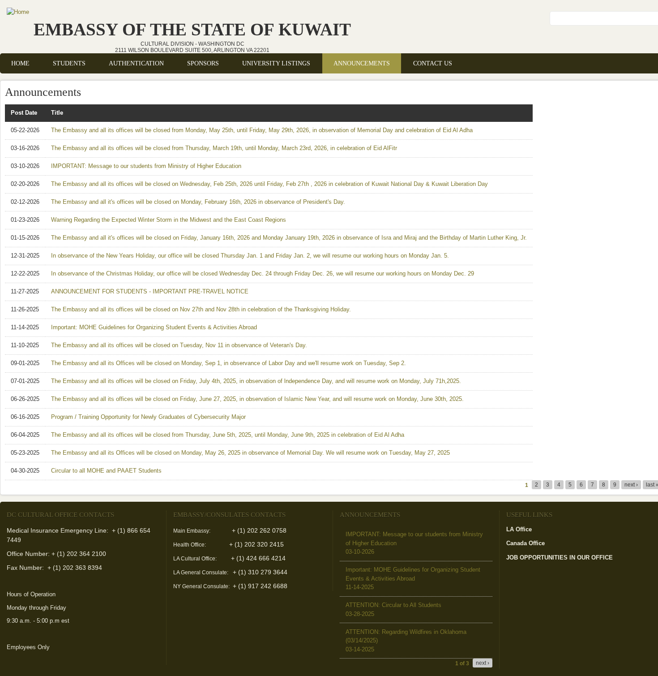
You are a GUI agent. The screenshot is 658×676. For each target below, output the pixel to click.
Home (20, 63)
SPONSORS (203, 63)
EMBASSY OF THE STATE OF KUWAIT (192, 29)
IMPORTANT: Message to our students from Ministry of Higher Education (146, 166)
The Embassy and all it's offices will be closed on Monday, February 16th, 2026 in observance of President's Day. (198, 201)
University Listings (276, 63)
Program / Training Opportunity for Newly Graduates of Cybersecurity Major (148, 416)
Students (69, 63)
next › (631, 485)
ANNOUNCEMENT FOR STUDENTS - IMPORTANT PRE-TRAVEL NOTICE (149, 291)
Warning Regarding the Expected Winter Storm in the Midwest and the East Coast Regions (168, 219)
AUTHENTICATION (136, 63)
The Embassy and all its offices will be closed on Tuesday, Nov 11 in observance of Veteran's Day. (179, 345)
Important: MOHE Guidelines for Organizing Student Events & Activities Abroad (154, 327)
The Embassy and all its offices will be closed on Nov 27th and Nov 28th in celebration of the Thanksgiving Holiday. (201, 309)
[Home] (18, 12)
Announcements (361, 63)
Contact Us (432, 63)
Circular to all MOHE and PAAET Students (106, 470)
